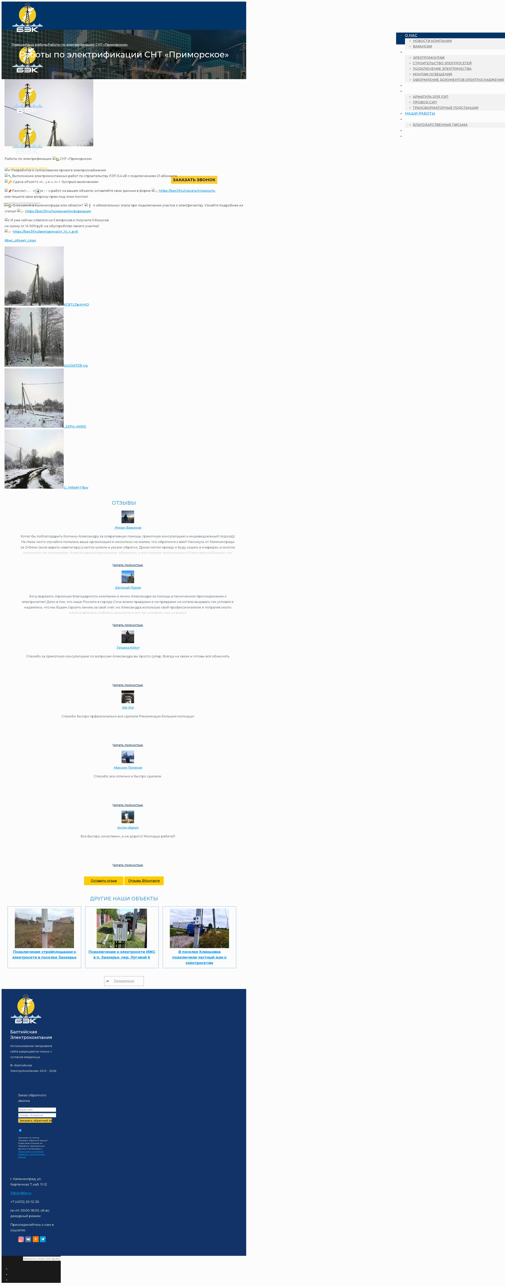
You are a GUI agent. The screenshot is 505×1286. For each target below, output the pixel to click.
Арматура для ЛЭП (430, 97)
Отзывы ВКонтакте (144, 881)
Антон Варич (127, 828)
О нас (411, 35)
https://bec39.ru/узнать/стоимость (187, 191)
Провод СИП (425, 102)
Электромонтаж (429, 58)
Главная (18, 45)
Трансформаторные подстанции (445, 108)
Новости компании (432, 41)
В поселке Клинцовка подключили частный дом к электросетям (199, 957)
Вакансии (422, 46)
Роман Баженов (128, 528)
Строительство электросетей (442, 63)
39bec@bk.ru (187, 196)
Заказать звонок (194, 179)
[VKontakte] (28, 1240)
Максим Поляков (128, 768)
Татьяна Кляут (127, 648)
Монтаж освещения (432, 74)
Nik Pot (128, 708)
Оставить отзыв (104, 881)
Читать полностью (127, 565)
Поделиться (124, 981)
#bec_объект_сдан (20, 240)
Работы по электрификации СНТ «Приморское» (88, 45)
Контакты (416, 136)
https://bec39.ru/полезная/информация (58, 211)
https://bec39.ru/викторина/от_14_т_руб (45, 231)
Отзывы (413, 119)
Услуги (412, 52)
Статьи (412, 130)
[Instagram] (21, 1240)
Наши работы (420, 113)
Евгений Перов (128, 588)
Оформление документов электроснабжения (458, 80)
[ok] (36, 1240)
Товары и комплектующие (434, 91)
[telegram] (43, 1240)
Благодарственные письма (440, 125)
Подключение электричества (442, 69)
